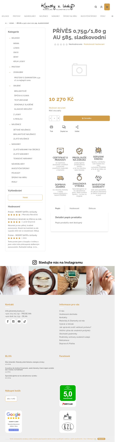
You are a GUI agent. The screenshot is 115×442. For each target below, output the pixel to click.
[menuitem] (5, 16)
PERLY (14, 182)
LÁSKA (16, 48)
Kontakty (63, 317)
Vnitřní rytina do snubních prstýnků (74, 330)
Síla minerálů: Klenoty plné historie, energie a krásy (24, 362)
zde (94, 439)
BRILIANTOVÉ (20, 91)
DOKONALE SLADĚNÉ (23, 105)
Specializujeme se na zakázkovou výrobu (21, 376)
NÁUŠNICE (16, 124)
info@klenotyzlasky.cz (15, 311)
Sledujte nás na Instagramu (61, 262)
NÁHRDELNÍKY (18, 164)
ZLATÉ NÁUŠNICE (21, 139)
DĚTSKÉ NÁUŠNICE (22, 130)
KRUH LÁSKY (19, 61)
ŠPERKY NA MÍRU (19, 177)
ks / (11, 399)
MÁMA (16, 43)
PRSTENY (16, 67)
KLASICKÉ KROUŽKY (23, 109)
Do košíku (87, 118)
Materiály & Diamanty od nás (72, 321)
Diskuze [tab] (92, 208)
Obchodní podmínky (68, 334)
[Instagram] (13, 321)
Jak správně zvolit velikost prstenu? (75, 327)
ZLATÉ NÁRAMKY (21, 154)
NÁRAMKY (16, 144)
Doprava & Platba (67, 343)
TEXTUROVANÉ (21, 100)
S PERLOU (17, 119)
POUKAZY (16, 173)
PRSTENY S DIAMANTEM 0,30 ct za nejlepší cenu (27, 79)
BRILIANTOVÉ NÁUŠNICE (24, 134)
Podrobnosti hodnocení (94, 44)
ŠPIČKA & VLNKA (21, 96)
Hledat (25, 197)
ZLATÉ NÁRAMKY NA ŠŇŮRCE (26, 150)
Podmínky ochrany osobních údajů (74, 337)
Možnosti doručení (57, 108)
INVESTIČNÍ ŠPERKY (21, 168)
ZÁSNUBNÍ (18, 72)
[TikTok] (24, 321)
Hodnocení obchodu (68, 314)
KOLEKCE (16, 38)
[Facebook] (7, 321)
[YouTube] (19, 321)
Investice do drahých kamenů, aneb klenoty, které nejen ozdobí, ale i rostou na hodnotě (29, 368)
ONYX (16, 52)
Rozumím (101, 439)
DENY (15, 57)
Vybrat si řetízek (66, 324)
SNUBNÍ (16, 86)
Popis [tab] (57, 208)
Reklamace (64, 340)
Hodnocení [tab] (74, 208)
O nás (61, 311)
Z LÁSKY (17, 114)
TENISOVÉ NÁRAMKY (22, 159)
